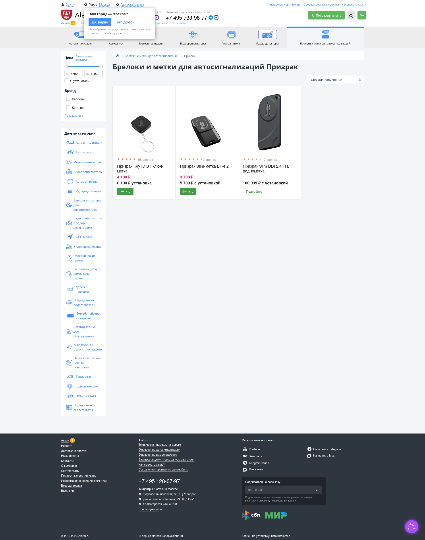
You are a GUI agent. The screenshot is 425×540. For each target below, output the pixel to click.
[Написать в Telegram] (211, 17)
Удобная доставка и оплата (321, 4)
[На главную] (117, 56)
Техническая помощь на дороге (160, 444)
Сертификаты (70, 470)
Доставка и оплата (73, 451)
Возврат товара (71, 485)
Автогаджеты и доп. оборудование (84, 331)
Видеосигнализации (87, 246)
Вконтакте (255, 456)
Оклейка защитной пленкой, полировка (87, 362)
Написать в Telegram (326, 449)
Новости (66, 445)
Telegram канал (258, 463)
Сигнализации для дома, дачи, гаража (86, 273)
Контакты (179, 23)
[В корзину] (361, 15)
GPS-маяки (84, 236)
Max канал (255, 469)
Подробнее (254, 191)
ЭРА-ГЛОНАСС (86, 396)
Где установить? (132, 4)
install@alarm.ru (280, 536)
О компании (69, 465)
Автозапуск (84, 152)
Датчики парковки (82, 289)
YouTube (254, 449)
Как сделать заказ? (354, 4)
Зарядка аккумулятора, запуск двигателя (166, 459)
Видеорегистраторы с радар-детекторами (87, 223)
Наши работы (158, 23)
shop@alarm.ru (173, 536)
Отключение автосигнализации (159, 449)
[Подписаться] (317, 490)
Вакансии (67, 490)
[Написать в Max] (156, 17)
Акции (66, 23)
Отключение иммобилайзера (158, 454)
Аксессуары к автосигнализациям (87, 346)
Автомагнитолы (87, 181)
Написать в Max (323, 455)
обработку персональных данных (277, 500)
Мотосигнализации (87, 162)
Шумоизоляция (87, 386)
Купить (125, 191)
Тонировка (83, 376)
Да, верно (100, 22)
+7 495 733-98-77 (186, 17)
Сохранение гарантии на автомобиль (163, 469)
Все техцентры (148, 509)
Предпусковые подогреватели (84, 302)
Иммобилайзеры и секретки (88, 315)
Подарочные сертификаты (284, 4)
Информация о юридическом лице (84, 480)
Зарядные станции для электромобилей (87, 205)
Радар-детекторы (88, 191)
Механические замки (85, 257)
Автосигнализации (88, 142)
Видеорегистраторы (87, 171)
